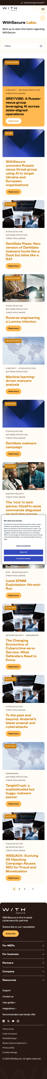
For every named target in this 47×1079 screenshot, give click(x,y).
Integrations (9, 1008)
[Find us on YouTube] (13, 1021)
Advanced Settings (23, 545)
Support (7, 990)
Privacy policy (8, 1048)
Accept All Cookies (23, 558)
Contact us (8, 996)
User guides (9, 1002)
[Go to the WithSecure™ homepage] (10, 9)
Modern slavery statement (14, 1043)
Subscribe (11, 934)
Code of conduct (10, 1034)
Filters (8, 46)
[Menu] (42, 9)
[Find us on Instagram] (18, 1021)
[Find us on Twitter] (8, 1021)
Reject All (23, 552)
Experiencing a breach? (34, 3)
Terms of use (8, 1029)
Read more (13, 121)
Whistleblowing (9, 1038)
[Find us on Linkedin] (4, 1021)
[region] (23, 539)
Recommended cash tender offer (19, 1014)
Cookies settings (10, 1052)
